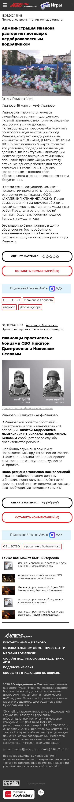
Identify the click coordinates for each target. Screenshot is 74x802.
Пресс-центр (55, 648)
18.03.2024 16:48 (12, 15)
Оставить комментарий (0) (37, 271)
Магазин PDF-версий (19, 653)
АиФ (30, 98)
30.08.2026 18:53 (12, 325)
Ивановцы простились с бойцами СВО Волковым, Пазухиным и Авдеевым (41, 613)
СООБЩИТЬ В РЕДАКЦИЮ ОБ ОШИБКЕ (31, 673)
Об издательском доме (22, 648)
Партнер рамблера (36, 783)
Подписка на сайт (18, 667)
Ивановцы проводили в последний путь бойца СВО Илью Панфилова (42, 564)
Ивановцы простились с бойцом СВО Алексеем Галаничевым (40, 601)
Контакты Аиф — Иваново (24, 642)
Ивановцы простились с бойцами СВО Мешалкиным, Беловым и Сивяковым (41, 589)
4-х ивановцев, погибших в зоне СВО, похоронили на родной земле (40, 577)
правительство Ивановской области (27, 408)
